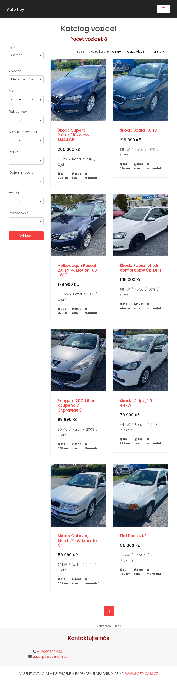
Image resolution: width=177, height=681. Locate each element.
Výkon (14, 192)
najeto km (159, 51)
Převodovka (19, 213)
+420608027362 (50, 651)
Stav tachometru (23, 132)
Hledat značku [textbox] (22, 79)
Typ (12, 46)
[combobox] (26, 55)
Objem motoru (21, 172)
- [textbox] (12, 99)
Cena (13, 91)
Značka (15, 71)
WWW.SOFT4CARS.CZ (141, 673)
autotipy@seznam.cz (49, 656)
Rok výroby (18, 111)
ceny (116, 51)
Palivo (14, 152)
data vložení (137, 51)
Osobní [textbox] (17, 55)
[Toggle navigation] (163, 9)
